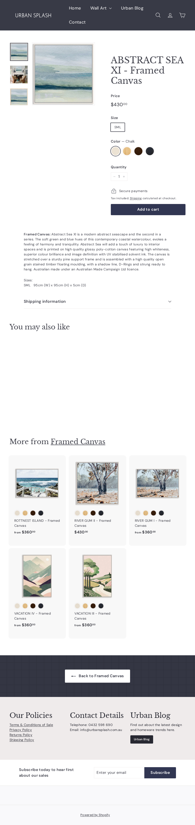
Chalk (115, 151)
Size (114, 117)
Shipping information (45, 301)
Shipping (136, 198)
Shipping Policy (22, 740)
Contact (77, 22)
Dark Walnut (138, 151)
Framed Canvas (78, 441)
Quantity (119, 167)
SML (117, 127)
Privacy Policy (21, 730)
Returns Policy (21, 735)
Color (123, 141)
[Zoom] (63, 74)
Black (150, 151)
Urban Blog (132, 8)
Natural (127, 151)
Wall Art (99, 8)
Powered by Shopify (95, 815)
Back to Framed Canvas (101, 675)
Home (75, 8)
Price (115, 96)
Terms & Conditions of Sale (31, 725)
